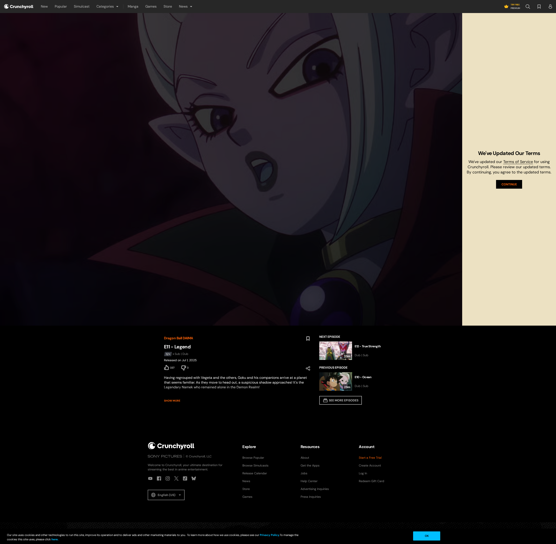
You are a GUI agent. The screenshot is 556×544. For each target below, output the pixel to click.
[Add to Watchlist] (308, 338)
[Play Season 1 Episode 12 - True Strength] (355, 350)
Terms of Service (518, 161)
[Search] (527, 6)
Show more (172, 400)
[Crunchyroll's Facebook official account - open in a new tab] (159, 478)
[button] (107, 6)
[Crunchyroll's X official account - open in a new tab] (176, 478)
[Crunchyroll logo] (18, 6)
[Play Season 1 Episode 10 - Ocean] (355, 381)
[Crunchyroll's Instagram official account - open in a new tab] (167, 478)
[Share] (308, 368)
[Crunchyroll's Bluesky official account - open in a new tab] (193, 478)
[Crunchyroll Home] (171, 446)
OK (427, 536)
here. (54, 539)
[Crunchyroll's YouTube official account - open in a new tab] (150, 478)
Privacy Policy (269, 535)
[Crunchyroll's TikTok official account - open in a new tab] (185, 478)
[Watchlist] (539, 6)
